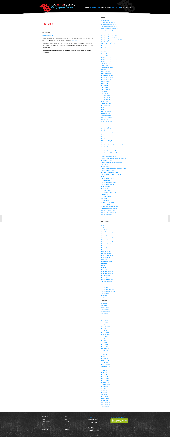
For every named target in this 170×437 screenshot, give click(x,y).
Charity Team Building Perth (108, 22)
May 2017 (104, 340)
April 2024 (104, 317)
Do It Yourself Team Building (108, 212)
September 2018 (105, 327)
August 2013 (104, 386)
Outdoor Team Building (107, 271)
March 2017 (104, 344)
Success (103, 32)
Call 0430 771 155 (115, 7)
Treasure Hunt (105, 200)
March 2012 (104, 408)
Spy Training (104, 87)
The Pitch (103, 154)
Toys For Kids (104, 55)
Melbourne (104, 267)
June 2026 (104, 303)
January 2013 (104, 400)
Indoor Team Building (106, 261)
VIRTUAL (43, 419)
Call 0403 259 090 (94, 7)
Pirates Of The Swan (106, 117)
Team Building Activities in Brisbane (110, 36)
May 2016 (104, 356)
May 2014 (104, 372)
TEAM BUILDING (45, 416)
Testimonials (104, 93)
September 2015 (105, 366)
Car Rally (103, 69)
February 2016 (105, 360)
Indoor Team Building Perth (108, 24)
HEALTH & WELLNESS (46, 426)
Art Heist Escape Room (107, 67)
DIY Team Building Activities (108, 210)
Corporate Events (106, 115)
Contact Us (104, 53)
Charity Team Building (107, 232)
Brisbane (103, 226)
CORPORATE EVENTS (46, 421)
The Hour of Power (106, 97)
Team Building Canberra (107, 178)
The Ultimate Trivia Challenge (109, 192)
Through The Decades (107, 99)
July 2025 (103, 315)
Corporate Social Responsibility (109, 243)
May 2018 (104, 329)
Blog (102, 109)
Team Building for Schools (108, 291)
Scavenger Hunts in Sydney (108, 30)
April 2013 (104, 394)
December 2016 (105, 348)
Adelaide (103, 224)
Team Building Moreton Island (109, 182)
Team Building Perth (106, 293)
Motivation (104, 269)
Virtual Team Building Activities (109, 208)
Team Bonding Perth (106, 34)
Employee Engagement (107, 249)
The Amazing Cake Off (107, 190)
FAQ (102, 107)
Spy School (104, 135)
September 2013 (105, 384)
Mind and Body (105, 166)
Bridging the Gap (105, 105)
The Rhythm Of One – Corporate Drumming (112, 144)
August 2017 (104, 336)
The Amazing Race (106, 196)
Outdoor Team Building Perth (109, 26)
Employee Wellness (106, 251)
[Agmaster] (169, 218)
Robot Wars (104, 48)
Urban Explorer (105, 101)
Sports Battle (104, 198)
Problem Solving (105, 275)
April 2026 (104, 305)
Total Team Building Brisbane (108, 156)
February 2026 (105, 307)
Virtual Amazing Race (106, 194)
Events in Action (105, 257)
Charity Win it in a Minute (107, 202)
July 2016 (103, 352)
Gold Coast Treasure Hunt (108, 216)
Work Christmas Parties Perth (109, 44)
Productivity (104, 277)
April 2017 (104, 342)
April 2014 (104, 374)
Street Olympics (105, 89)
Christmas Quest (105, 71)
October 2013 (105, 382)
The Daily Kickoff (105, 95)
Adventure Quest (105, 63)
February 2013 (105, 398)
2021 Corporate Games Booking (109, 59)
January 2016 (104, 362)
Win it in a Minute (105, 204)
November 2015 (105, 364)
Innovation (104, 263)
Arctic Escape (105, 65)
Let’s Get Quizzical (106, 73)
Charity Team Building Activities (109, 206)
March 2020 (104, 321)
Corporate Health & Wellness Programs (111, 133)
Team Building (105, 287)
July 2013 (103, 388)
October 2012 (105, 406)
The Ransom (104, 137)
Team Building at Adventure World (110, 152)
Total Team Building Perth (108, 146)
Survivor (74, 40)
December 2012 (105, 402)
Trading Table (104, 142)
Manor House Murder (107, 75)
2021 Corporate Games (107, 57)
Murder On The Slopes (107, 77)
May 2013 (104, 392)
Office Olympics (105, 81)
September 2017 (105, 334)
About (103, 49)
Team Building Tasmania (107, 184)
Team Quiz (104, 91)
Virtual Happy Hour (106, 103)
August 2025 (104, 313)
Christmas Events (105, 234)
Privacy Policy (105, 188)
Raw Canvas (104, 119)
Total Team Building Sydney (108, 170)
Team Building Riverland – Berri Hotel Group (112, 40)
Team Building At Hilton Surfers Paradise (111, 162)
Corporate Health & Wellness (109, 241)
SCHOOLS (44, 424)
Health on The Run (106, 111)
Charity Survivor (105, 123)
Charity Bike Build (105, 186)
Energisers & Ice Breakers (108, 129)
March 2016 (104, 358)
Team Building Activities (107, 127)
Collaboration (104, 236)
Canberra (103, 228)
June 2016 (104, 354)
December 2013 (105, 378)
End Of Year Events (106, 253)
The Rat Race (104, 218)
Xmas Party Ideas (105, 139)
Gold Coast (104, 259)
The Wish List (104, 164)
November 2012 (105, 404)
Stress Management (106, 281)
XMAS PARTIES (45, 429)
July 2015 (103, 368)
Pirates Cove (104, 83)
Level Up (103, 131)
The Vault (103, 148)
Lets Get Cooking (105, 113)
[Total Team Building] (57, 8)
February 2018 (105, 333)
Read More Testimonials (47, 35)
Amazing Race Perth (106, 20)
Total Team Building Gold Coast (109, 42)
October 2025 (105, 309)
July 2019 (103, 325)
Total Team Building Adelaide (108, 150)
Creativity (104, 245)
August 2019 (104, 323)
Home (103, 46)
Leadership (104, 265)
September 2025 (105, 311)
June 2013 (104, 390)
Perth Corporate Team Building (109, 28)
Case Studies (104, 230)
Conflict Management (107, 238)
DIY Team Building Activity (108, 141)
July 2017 (103, 338)
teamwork (104, 295)
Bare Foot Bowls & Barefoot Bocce (110, 172)
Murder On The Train (106, 79)
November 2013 (105, 380)
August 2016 (104, 350)
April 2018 (104, 331)
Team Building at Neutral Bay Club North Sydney (113, 168)
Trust (102, 297)
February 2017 (105, 346)
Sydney (103, 283)
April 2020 (104, 319)
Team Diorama (105, 51)
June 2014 (104, 370)
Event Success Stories (107, 255)
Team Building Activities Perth (109, 38)
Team (102, 285)
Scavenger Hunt (105, 180)
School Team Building (106, 121)
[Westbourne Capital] (1, 218)
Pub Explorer (104, 85)
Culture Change (105, 247)
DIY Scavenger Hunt (106, 214)
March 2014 (104, 376)
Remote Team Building (107, 279)
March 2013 (104, 396)
